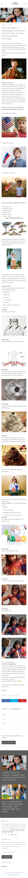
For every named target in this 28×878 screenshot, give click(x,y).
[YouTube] (12, 834)
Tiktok (11, 832)
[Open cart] (26, 4)
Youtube (22, 830)
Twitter (8, 832)
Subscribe (7, 857)
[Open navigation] (2, 3)
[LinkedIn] (15, 834)
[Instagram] (9, 834)
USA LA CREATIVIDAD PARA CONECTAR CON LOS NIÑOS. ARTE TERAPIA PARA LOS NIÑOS (12, 807)
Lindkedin (4, 832)
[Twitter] (5, 834)
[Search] (23, 4)
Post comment (9, 742)
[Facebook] (2, 834)
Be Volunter (4, 866)
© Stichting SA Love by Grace (14, 872)
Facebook (12, 830)
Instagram (18, 830)
